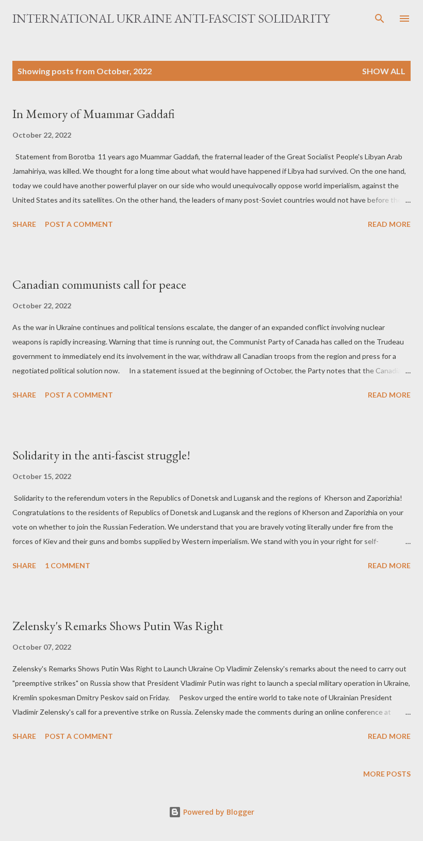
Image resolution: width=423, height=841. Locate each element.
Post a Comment (79, 224)
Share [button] (24, 224)
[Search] (379, 18)
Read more (389, 224)
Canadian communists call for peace (99, 284)
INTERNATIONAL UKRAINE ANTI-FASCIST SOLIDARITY (171, 18)
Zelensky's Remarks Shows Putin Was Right (117, 626)
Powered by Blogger (217, 812)
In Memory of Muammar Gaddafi (93, 114)
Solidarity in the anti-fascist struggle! (101, 455)
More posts (387, 773)
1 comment (67, 565)
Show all (383, 71)
